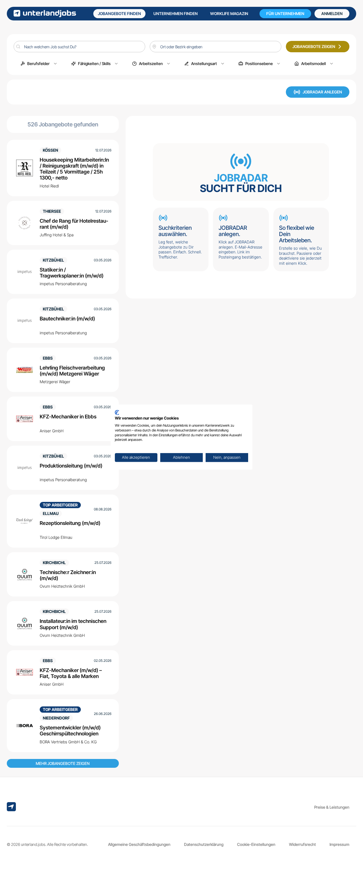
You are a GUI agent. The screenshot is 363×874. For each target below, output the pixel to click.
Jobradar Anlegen (322, 91)
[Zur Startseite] (45, 13)
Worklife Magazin (229, 13)
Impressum (339, 844)
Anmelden (332, 13)
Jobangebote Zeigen (313, 46)
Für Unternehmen (285, 13)
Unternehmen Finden (175, 13)
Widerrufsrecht (302, 844)
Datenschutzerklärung (203, 844)
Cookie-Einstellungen (256, 844)
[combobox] (215, 46)
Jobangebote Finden (119, 13)
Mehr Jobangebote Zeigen (63, 763)
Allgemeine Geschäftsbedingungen (139, 844)
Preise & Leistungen (331, 807)
